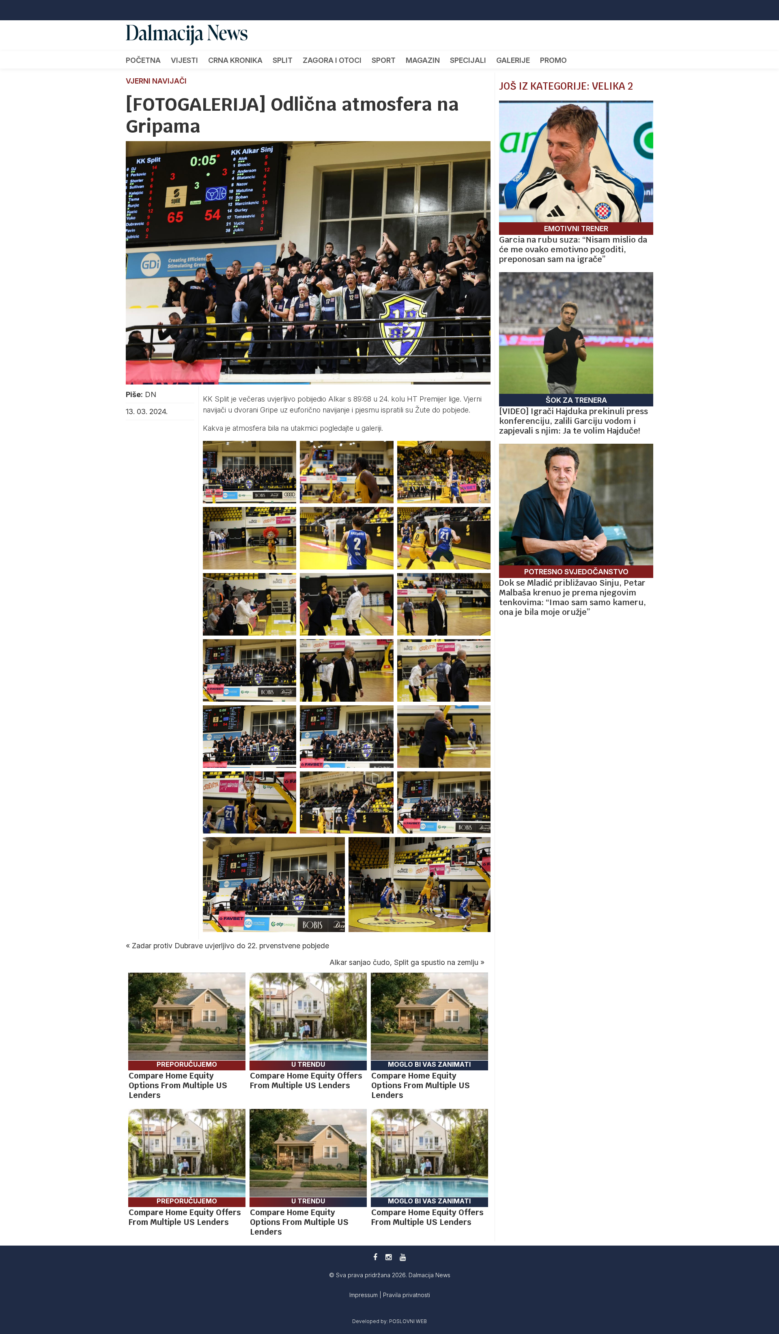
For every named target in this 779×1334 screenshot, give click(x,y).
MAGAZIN (423, 60)
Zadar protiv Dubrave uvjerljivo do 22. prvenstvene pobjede (230, 945)
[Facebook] (375, 1257)
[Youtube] (403, 1257)
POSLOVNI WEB (408, 1321)
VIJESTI (184, 60)
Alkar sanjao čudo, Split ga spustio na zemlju (403, 962)
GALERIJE (513, 60)
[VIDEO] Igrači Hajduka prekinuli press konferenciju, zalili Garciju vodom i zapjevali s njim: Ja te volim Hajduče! (573, 421)
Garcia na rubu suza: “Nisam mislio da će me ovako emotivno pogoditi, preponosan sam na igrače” (573, 249)
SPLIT (283, 60)
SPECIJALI (468, 60)
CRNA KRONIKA (235, 60)
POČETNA (143, 60)
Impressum (364, 1294)
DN (150, 394)
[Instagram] (388, 1257)
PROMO (553, 60)
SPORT (384, 60)
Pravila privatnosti (406, 1294)
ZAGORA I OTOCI (332, 60)
